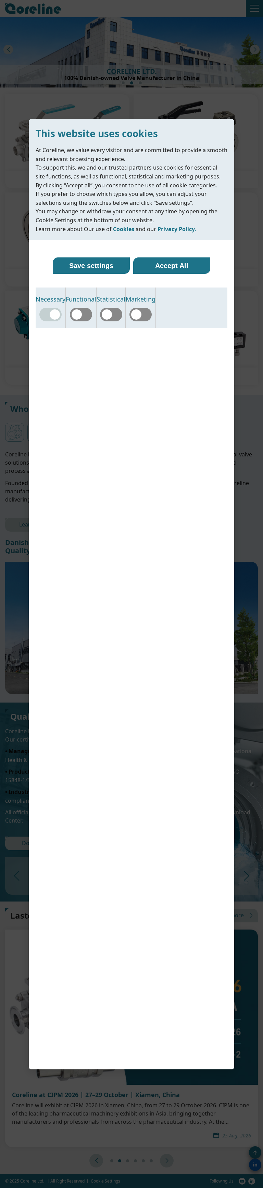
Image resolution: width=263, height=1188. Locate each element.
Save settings (91, 265)
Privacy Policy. (177, 229)
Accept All (171, 265)
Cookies (123, 229)
